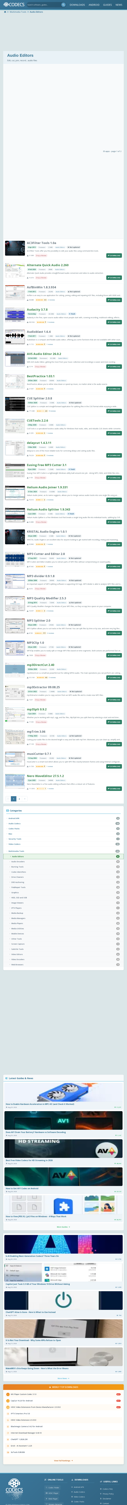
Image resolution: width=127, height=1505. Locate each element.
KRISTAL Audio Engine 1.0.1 (47, 531)
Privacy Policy (108, 1494)
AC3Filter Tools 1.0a (41, 243)
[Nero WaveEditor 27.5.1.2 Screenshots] (15, 781)
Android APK (79, 1487)
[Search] (63, 4)
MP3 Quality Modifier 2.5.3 (46, 598)
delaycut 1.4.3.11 (39, 443)
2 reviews (51, 300)
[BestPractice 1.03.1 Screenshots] (15, 381)
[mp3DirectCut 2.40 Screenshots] (15, 670)
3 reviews (51, 322)
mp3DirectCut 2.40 (40, 665)
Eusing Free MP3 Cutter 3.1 (47, 465)
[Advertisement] (63, 32)
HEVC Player (53, 1493)
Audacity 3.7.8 (37, 309)
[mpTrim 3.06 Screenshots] (15, 736)
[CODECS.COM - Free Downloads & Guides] (14, 1489)
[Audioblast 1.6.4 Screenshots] (15, 337)
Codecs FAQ (108, 1489)
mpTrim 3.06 (36, 731)
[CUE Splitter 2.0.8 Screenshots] (15, 403)
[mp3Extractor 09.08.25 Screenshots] (15, 692)
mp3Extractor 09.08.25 (43, 687)
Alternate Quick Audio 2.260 (48, 265)
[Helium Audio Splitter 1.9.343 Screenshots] (15, 514)
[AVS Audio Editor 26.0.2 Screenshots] (15, 359)
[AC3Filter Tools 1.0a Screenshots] (15, 248)
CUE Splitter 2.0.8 (39, 398)
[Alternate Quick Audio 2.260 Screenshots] (15, 270)
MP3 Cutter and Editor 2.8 (46, 554)
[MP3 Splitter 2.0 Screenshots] (15, 625)
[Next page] (25, 798)
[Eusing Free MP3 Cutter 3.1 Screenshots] (15, 470)
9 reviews (52, 411)
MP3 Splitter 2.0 (38, 620)
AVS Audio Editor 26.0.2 (44, 354)
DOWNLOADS (77, 4)
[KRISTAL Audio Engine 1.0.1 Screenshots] (15, 536)
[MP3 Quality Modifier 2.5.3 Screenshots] (15, 603)
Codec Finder (53, 1487)
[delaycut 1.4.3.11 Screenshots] (15, 448)
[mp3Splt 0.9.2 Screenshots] (15, 714)
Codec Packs (79, 1501)
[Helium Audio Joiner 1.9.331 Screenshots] (15, 492)
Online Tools (55, 1479)
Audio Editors (60, 247)
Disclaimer (107, 1498)
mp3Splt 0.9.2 (37, 709)
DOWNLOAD (115, 255)
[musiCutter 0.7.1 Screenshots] (15, 759)
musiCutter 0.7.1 (39, 754)
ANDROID (94, 4)
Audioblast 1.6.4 (39, 332)
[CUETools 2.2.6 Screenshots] (15, 425)
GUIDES (107, 4)
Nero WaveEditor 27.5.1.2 (45, 776)
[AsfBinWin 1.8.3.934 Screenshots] (15, 292)
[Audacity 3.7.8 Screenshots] (15, 314)
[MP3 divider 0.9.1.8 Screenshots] (15, 581)
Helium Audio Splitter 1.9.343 (48, 509)
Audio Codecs (79, 1492)
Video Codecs (79, 1497)
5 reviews (52, 677)
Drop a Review (41, 255)
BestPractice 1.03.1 (41, 376)
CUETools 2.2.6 (37, 420)
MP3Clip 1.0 (35, 643)
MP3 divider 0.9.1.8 (41, 576)
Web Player (53, 1499)
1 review (50, 344)
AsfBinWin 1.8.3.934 (41, 287)
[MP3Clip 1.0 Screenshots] (15, 648)
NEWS (119, 4)
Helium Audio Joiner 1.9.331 (47, 487)
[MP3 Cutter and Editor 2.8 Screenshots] (15, 559)
